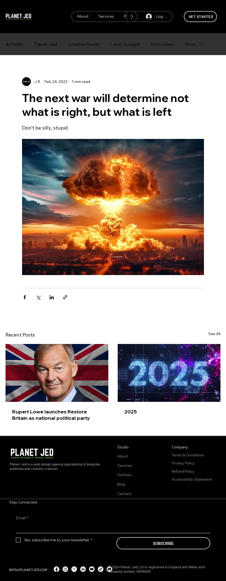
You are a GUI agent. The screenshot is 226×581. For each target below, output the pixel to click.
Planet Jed (45, 44)
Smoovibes (162, 44)
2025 (130, 411)
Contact (124, 493)
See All (214, 333)
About (122, 456)
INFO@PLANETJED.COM (28, 569)
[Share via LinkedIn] (51, 297)
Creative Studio (83, 44)
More (190, 44)
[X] (74, 569)
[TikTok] (100, 569)
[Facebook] (56, 569)
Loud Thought (125, 44)
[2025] (169, 373)
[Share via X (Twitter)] (38, 297)
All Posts (14, 44)
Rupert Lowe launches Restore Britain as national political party (51, 414)
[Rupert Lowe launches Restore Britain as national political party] (57, 373)
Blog (121, 484)
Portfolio (124, 475)
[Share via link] (65, 297)
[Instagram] (65, 569)
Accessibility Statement (192, 479)
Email (22, 517)
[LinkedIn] (83, 569)
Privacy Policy (183, 463)
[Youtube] (92, 569)
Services (124, 465)
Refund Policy (183, 471)
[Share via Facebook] (24, 297)
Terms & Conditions (188, 455)
